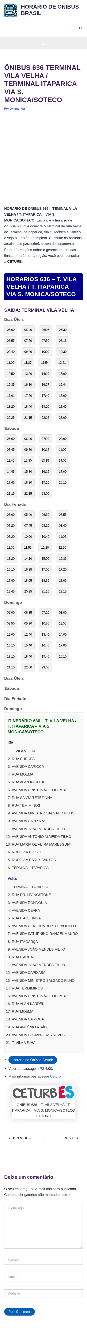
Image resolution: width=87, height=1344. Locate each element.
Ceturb (55, 1076)
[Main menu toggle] (43, 43)
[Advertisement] (43, 161)
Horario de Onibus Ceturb (33, 1060)
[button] (81, 28)
